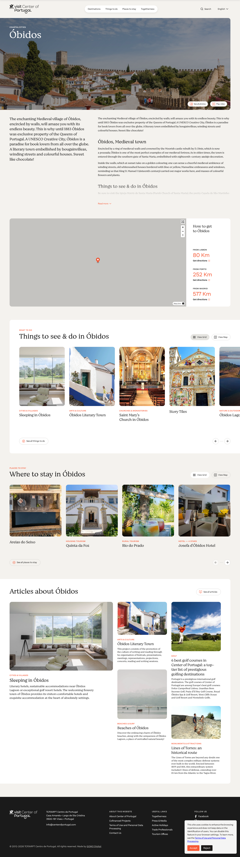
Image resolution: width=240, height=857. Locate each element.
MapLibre (177, 303)
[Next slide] (227, 441)
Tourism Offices (160, 834)
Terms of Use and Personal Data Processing (126, 827)
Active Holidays (160, 825)
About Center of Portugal (122, 816)
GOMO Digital (94, 846)
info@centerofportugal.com (61, 824)
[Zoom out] (183, 231)
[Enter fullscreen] (183, 222)
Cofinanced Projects (120, 820)
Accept (193, 848)
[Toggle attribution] (183, 303)
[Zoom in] (183, 227)
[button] (223, 9)
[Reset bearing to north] (183, 235)
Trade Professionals (162, 829)
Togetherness (159, 816)
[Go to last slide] (216, 441)
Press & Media (159, 820)
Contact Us (115, 833)
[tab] (200, 337)
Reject (206, 848)
